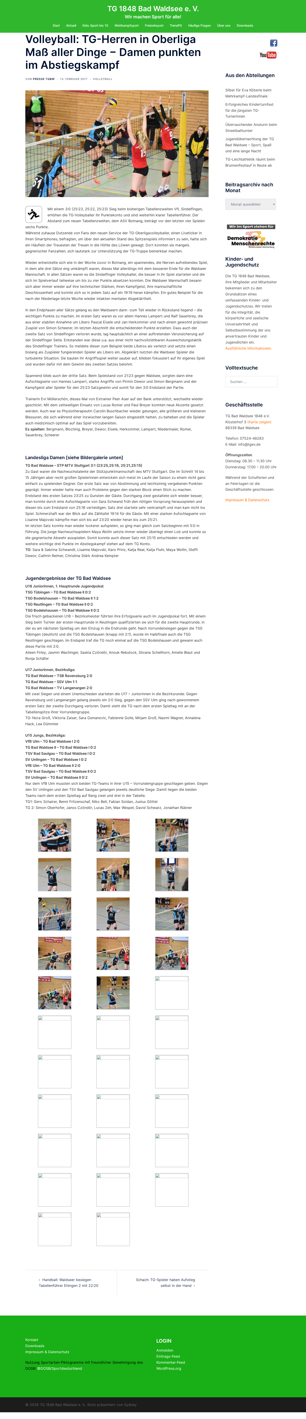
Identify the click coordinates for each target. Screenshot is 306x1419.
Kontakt (31, 1339)
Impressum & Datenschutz (47, 1352)
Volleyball (103, 79)
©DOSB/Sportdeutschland (59, 1368)
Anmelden (164, 1350)
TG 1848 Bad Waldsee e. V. (153, 8)
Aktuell (71, 25)
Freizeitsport (154, 25)
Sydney (130, 1404)
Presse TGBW (44, 79)
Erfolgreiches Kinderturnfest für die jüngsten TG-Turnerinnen (249, 110)
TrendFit (176, 25)
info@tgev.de (249, 444)
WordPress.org (168, 1368)
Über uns (224, 25)
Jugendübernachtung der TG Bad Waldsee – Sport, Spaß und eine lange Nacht (249, 145)
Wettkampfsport (126, 25)
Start (56, 25)
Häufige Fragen (199, 25)
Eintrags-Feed (168, 1356)
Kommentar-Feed (170, 1362)
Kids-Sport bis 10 (95, 25)
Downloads (245, 25)
